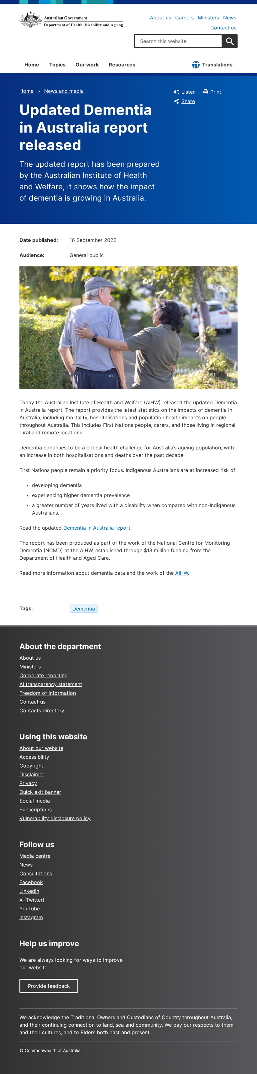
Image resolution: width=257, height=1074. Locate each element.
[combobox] (178, 41)
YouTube (29, 908)
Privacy (28, 783)
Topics (57, 64)
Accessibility (34, 757)
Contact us (223, 27)
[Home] (71, 19)
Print (215, 92)
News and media (64, 91)
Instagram (31, 917)
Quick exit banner (40, 792)
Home (31, 64)
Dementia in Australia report (96, 528)
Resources (122, 64)
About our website (41, 748)
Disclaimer (31, 774)
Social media (34, 801)
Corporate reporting (43, 675)
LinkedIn (29, 891)
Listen (188, 92)
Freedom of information (47, 693)
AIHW (181, 573)
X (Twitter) (32, 900)
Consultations (35, 873)
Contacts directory (41, 710)
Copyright (31, 765)
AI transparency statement (50, 684)
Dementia (83, 608)
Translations (217, 64)
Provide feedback (49, 986)
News (229, 17)
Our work (87, 64)
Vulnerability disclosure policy (55, 818)
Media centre (34, 856)
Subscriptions (35, 809)
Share (188, 101)
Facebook (31, 882)
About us (160, 17)
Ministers (208, 17)
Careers (184, 17)
